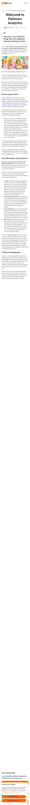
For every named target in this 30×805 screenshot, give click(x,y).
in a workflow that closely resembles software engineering (13, 104)
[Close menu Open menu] (27, 3)
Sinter (24, 142)
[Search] (24, 3)
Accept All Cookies (13, 796)
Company (7, 10)
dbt (12, 141)
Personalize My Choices (13, 800)
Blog (3, 10)
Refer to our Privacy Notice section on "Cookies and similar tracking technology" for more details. (12, 792)
